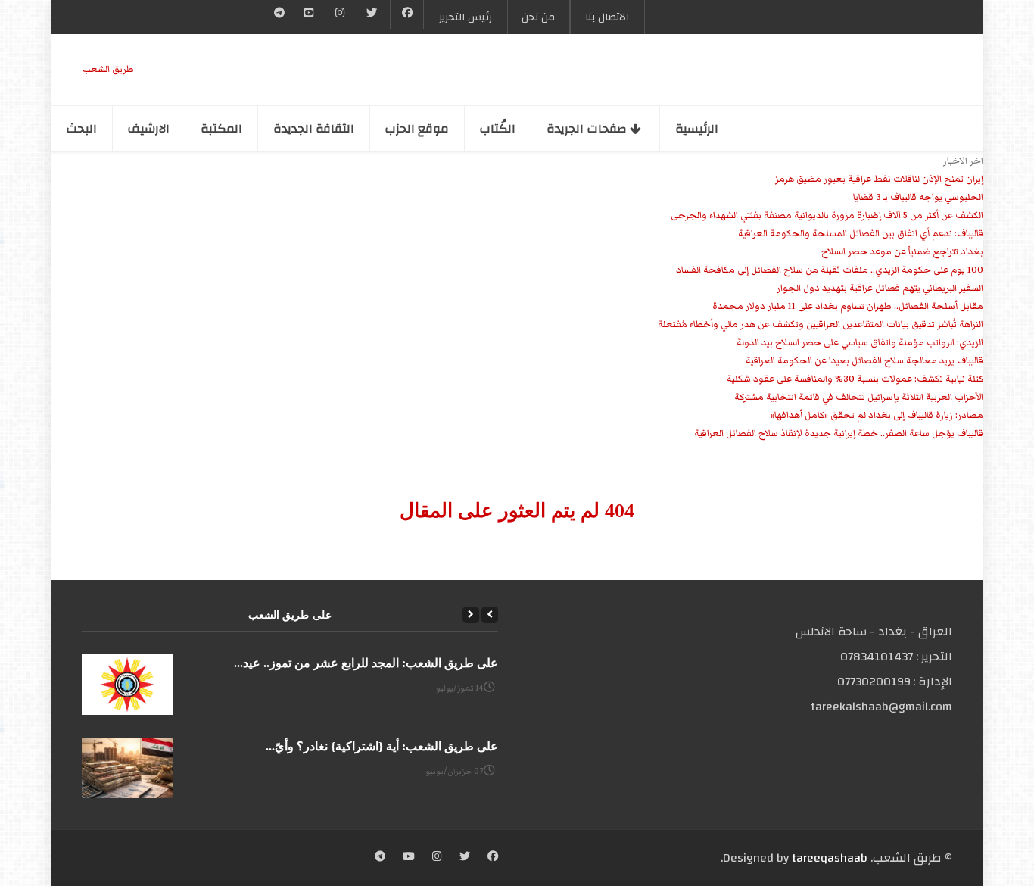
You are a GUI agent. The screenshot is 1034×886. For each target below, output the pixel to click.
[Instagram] (437, 858)
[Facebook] (407, 14)
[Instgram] (340, 14)
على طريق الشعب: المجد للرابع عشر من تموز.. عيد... (366, 663)
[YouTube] (309, 14)
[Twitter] (372, 14)
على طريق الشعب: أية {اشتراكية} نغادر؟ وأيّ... (382, 746)
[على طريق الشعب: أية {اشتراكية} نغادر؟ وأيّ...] (127, 768)
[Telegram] (279, 14)
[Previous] (489, 615)
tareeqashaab (829, 858)
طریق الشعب (108, 69)
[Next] (470, 615)
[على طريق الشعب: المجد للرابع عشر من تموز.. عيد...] (127, 684)
